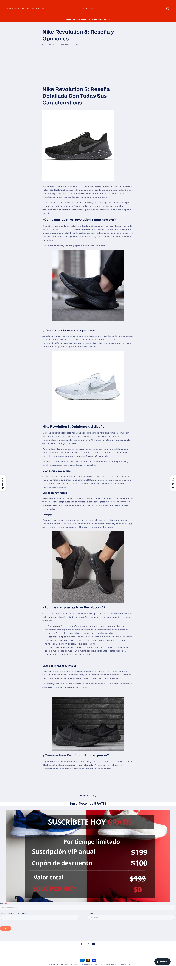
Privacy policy (98, 964)
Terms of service (111, 964)
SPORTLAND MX (57, 964)
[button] (156, 8)
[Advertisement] (88, 65)
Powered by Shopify (71, 964)
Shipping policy (125, 964)
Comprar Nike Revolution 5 (65, 755)
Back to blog (90, 795)
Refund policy (85, 964)
